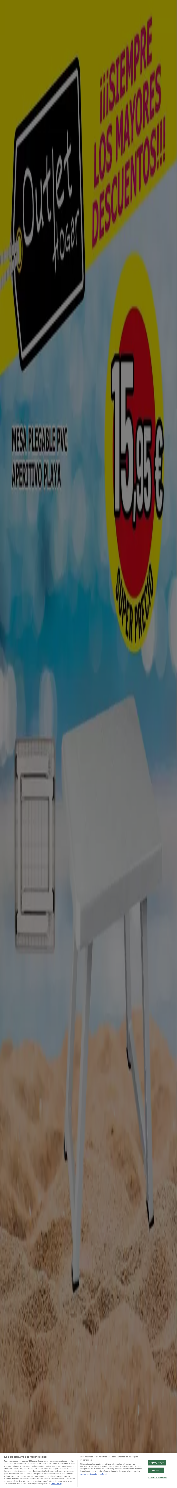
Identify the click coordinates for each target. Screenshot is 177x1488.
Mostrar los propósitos (157, 1477)
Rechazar (156, 1470)
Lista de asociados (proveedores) (93, 1474)
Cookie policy (56, 1483)
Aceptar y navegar (156, 1463)
